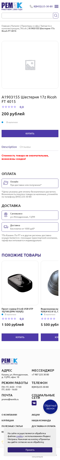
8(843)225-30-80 (40, 387)
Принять (30, 450)
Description (9, 146)
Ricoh (24, 28)
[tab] (10, 146)
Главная (6, 26)
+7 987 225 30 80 (40, 374)
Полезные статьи (12, 426)
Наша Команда (41, 420)
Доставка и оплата (44, 426)
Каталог (16, 26)
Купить (30, 133)
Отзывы (25, 146)
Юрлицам (8, 420)
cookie (19, 436)
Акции (36, 414)
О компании (9, 414)
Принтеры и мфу (30, 26)
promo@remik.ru (10, 399)
